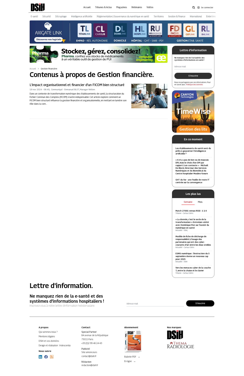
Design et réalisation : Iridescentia (54, 345)
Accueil (87, 7)
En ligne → (130, 361)
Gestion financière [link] (49, 68)
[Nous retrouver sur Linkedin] (40, 357)
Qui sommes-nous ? (48, 332)
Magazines (121, 7)
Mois (200, 202)
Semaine (188, 202)
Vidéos (150, 7)
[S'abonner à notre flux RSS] (51, 357)
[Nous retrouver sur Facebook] (46, 357)
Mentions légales (47, 336)
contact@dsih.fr (88, 356)
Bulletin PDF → (132, 356)
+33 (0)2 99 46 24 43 (91, 343)
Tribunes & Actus (103, 7)
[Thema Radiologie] (186, 345)
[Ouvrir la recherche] (194, 7)
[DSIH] (186, 334)
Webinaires (136, 7)
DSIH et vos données (49, 341)
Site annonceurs (89, 352)
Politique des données (194, 84)
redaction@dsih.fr (89, 365)
